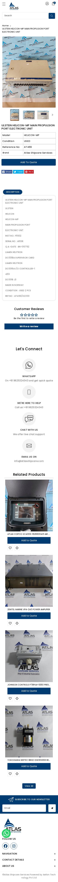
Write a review (29, 326)
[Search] (52, 16)
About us (8, 866)
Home (5, 25)
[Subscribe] (52, 808)
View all (29, 785)
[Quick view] (17, 548)
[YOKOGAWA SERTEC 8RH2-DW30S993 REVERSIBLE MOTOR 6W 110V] (29, 731)
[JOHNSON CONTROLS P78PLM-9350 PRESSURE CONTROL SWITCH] (29, 656)
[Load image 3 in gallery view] (43, 115)
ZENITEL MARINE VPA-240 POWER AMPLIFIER (28, 609)
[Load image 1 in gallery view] (15, 115)
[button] (5, 4)
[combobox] (25, 15)
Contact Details (13, 859)
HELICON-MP (31, 135)
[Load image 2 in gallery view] (29, 115)
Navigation (9, 853)
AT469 (28, 147)
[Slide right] (52, 115)
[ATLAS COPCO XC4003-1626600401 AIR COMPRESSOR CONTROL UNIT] (29, 505)
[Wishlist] (10, 548)
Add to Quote (28, 162)
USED (27, 141)
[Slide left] (5, 115)
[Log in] (47, 3)
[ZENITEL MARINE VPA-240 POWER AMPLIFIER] (29, 581)
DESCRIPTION (12, 191)
